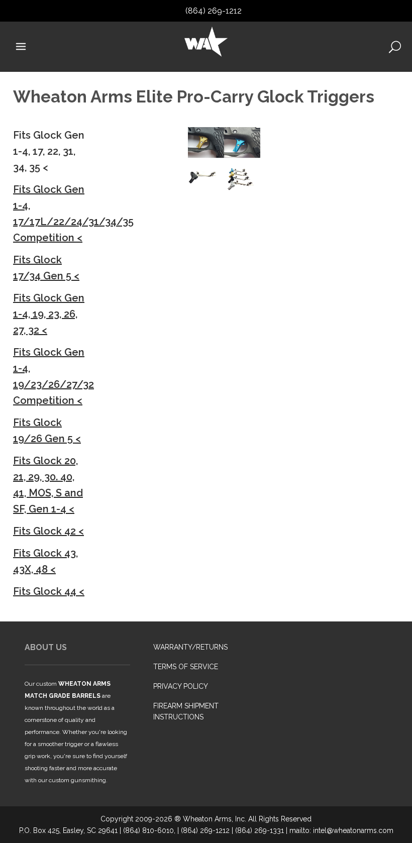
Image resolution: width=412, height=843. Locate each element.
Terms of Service (185, 667)
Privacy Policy (180, 686)
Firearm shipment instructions (186, 711)
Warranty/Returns (190, 647)
